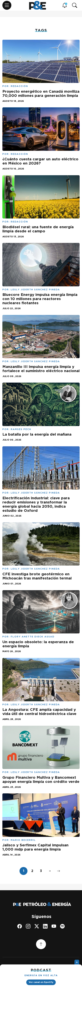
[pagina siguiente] (50, 871)
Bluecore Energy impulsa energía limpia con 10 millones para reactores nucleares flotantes (39, 298)
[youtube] (53, 926)
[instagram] (28, 926)
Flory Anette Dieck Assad (33, 636)
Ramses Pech (21, 429)
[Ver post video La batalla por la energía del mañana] (41, 404)
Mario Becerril (23, 840)
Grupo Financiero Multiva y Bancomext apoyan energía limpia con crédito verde (40, 779)
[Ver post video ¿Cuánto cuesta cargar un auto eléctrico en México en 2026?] (41, 129)
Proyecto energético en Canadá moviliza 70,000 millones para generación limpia (40, 93)
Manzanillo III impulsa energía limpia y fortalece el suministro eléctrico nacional (41, 368)
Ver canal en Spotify (41, 982)
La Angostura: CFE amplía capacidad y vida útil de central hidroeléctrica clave (39, 711)
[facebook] (19, 926)
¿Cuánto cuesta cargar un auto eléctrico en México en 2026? (40, 161)
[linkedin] (45, 926)
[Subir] (41, 944)
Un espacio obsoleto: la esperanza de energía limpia (38, 644)
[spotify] (62, 926)
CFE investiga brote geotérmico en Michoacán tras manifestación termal (37, 576)
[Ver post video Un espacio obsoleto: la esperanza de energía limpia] (41, 611)
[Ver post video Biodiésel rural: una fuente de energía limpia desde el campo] (41, 196)
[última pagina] (58, 871)
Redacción (19, 86)
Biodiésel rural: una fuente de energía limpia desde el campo (38, 229)
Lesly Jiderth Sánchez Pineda (35, 289)
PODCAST (41, 970)
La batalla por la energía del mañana (36, 434)
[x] (36, 926)
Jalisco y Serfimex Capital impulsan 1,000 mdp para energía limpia (35, 847)
